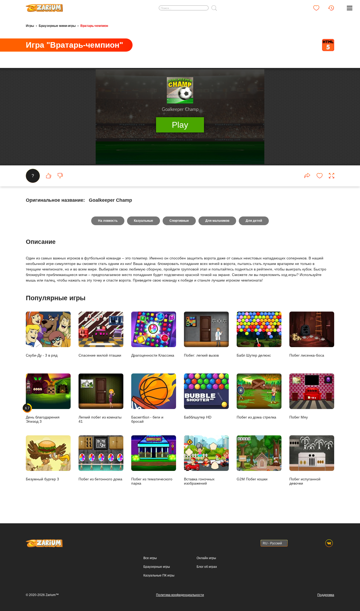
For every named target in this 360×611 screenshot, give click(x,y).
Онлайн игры (206, 558)
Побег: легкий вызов (201, 355)
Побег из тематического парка (151, 481)
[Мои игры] (316, 8)
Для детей (254, 221)
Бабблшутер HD (197, 417)
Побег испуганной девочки (304, 481)
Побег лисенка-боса (306, 355)
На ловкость (108, 221)
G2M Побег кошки (252, 479)
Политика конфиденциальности (180, 595)
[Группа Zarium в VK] (329, 543)
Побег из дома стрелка (256, 417)
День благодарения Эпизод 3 (43, 414)
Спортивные (179, 221)
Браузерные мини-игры (57, 26)
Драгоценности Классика (152, 355)
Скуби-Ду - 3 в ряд (41, 355)
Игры (30, 26)
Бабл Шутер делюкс (254, 355)
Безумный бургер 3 (42, 479)
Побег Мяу (298, 417)
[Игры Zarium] (44, 6)
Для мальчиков (217, 221)
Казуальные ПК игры (158, 575)
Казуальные (143, 221)
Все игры (150, 558)
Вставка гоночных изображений (199, 481)
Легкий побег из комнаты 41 (100, 419)
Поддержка (325, 595)
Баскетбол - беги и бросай (147, 419)
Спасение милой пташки (100, 355)
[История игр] (331, 8)
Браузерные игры (156, 567)
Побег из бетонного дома (100, 479)
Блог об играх (207, 567)
